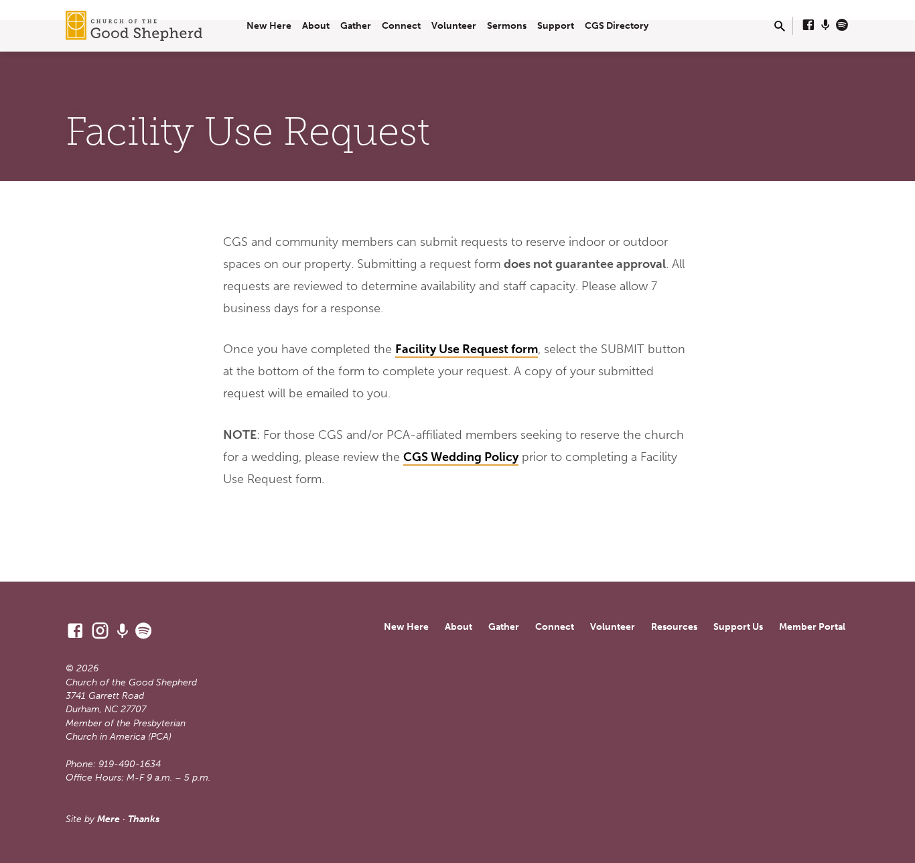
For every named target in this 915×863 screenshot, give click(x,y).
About (316, 25)
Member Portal (812, 627)
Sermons (506, 25)
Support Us (738, 627)
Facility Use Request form (466, 349)
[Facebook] (808, 25)
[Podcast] (826, 25)
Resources (674, 627)
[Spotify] (842, 25)
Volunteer (453, 25)
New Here (269, 25)
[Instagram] (100, 631)
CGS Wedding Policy (460, 457)
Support (555, 25)
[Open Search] (779, 27)
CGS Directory (616, 25)
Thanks (143, 819)
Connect (401, 25)
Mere (108, 819)
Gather (355, 25)
